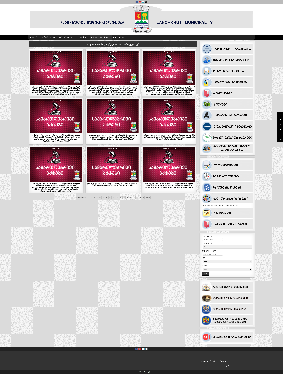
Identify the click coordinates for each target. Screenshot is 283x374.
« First (89, 197)
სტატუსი (204, 265)
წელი (204, 258)
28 (110, 197)
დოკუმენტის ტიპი (208, 243)
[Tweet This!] (35, 84)
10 (100, 197)
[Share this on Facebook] (46, 84)
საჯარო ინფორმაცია (100, 37)
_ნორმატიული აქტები (45, 56)
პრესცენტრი (119, 37)
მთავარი (35, 37)
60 (138, 197)
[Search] (146, 2)
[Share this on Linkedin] (77, 84)
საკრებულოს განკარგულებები (64, 56)
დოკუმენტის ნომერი (209, 251)
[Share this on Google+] (56, 84)
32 (124, 197)
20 (104, 197)
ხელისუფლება (66, 37)
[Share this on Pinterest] (66, 84)
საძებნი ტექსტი (207, 236)
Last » (148, 197)
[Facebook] (137, 2)
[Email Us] (143, 2)
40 (130, 197)
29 (113, 197)
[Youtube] (140, 2)
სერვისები (82, 37)
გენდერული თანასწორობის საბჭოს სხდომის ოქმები (220, 205)
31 (120, 197)
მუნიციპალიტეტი (48, 37)
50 (134, 197)
